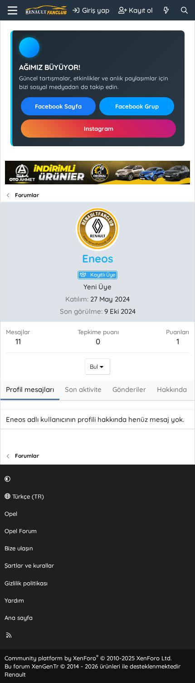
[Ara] (184, 10)
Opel (11, 513)
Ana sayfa (19, 617)
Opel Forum (21, 531)
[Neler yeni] (166, 10)
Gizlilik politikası (26, 583)
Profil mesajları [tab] (30, 389)
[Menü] (12, 10)
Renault (15, 674)
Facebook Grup (137, 106)
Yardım (14, 600)
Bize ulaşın (19, 548)
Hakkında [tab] (172, 389)
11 (18, 341)
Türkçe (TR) (27, 496)
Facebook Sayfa (58, 106)
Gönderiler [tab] (129, 389)
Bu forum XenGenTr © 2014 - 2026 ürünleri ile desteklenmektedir (92, 666)
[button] (96, 478)
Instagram (98, 128)
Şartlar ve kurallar (29, 565)
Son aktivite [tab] (83, 389)
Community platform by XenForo (88, 658)
